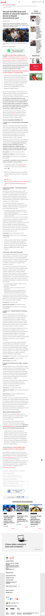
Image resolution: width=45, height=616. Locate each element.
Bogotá (14, 112)
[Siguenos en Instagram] (15, 599)
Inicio (4, 4)
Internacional (33, 513)
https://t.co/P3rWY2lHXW (10, 181)
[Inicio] (4, 2)
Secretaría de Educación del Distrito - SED (12, 486)
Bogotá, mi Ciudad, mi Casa (10, 55)
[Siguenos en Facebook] (8, 599)
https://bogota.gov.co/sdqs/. (9, 467)
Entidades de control (10, 577)
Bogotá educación (14, 471)
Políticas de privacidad (12, 613)
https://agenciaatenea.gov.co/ (9, 457)
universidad (6, 479)
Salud (5, 513)
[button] (16, 497)
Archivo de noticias (9, 579)
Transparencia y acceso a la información (11, 582)
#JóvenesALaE (22, 164)
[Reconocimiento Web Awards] (18, 609)
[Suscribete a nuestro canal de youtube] (17, 599)
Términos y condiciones (19, 613)
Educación (13, 4)
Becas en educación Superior (9, 476)
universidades (14, 479)
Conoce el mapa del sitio (10, 575)
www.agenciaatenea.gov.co (9, 426)
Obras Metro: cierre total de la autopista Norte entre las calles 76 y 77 (22, 519)
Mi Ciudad (8, 4)
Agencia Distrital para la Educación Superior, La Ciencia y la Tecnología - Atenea (14, 482)
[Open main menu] (19, 2)
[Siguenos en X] (13, 599)
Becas (19, 476)
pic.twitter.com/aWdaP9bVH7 (23, 181)
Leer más (12, 528)
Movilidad (19, 513)
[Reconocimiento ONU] (7, 609)
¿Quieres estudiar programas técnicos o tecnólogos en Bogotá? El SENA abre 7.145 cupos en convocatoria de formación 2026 (39, 32)
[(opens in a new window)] (21, 497)
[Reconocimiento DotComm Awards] (12, 609)
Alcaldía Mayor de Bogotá (14, 56)
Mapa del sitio (7, 613)
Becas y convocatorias (8, 473)
